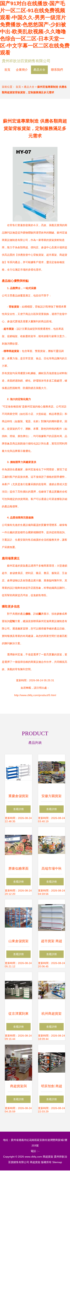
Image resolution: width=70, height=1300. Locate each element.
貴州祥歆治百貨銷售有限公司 (26, 61)
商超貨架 (48, 1156)
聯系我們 (57, 69)
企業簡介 (22, 69)
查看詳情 (18, 809)
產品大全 (39, 69)
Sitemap (57, 1162)
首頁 (7, 69)
